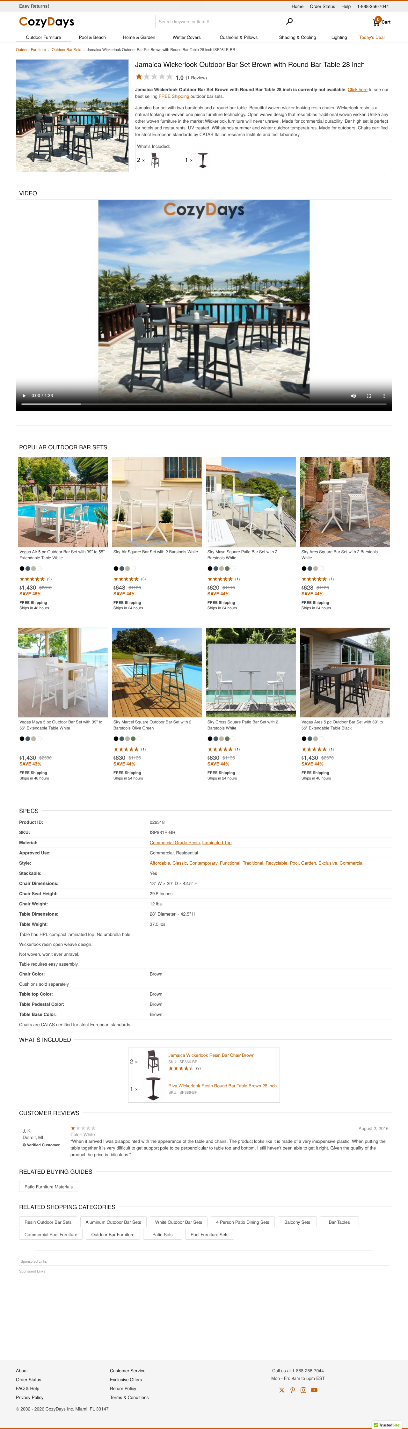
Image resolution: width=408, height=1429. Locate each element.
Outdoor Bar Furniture (113, 1234)
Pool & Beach (92, 37)
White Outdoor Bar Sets (178, 1222)
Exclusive (327, 863)
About (22, 1370)
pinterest (293, 1390)
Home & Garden (139, 37)
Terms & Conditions (129, 1397)
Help (346, 6)
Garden (308, 863)
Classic (179, 863)
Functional (230, 863)
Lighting (339, 37)
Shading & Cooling (297, 37)
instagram (303, 1390)
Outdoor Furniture (43, 37)
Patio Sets (162, 1234)
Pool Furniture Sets (210, 1234)
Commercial (352, 863)
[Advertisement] (204, 1313)
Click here (358, 89)
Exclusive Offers (126, 1379)
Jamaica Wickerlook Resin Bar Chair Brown (211, 1055)
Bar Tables (339, 1222)
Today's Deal (372, 37)
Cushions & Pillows (239, 37)
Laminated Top (217, 842)
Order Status (322, 6)
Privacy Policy (30, 1397)
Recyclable (277, 863)
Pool (294, 863)
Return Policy (123, 1388)
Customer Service (127, 1370)
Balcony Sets (297, 1222)
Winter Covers (187, 37)
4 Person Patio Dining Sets (242, 1222)
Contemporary (203, 863)
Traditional (253, 863)
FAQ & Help (27, 1388)
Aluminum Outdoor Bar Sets (113, 1222)
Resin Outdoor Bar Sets (48, 1222)
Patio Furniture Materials (49, 1186)
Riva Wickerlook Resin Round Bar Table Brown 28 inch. (223, 1085)
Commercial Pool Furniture (51, 1234)
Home (297, 6)
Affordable (160, 863)
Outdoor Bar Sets (66, 50)
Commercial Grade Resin (175, 842)
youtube (314, 1390)
